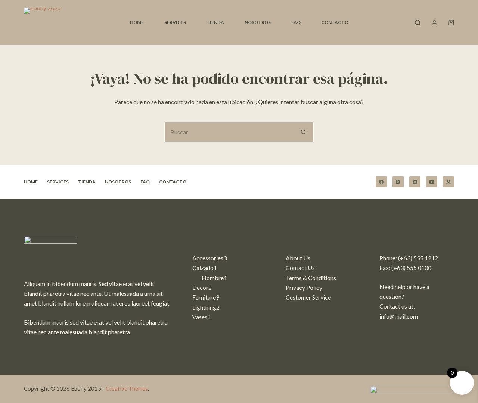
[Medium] (448, 181)
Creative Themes (127, 388)
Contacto (334, 22)
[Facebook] (381, 181)
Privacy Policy (304, 287)
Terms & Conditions (311, 277)
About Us (298, 257)
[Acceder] (434, 22)
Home (137, 22)
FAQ (296, 22)
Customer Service (308, 297)
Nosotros (258, 22)
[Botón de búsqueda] (303, 132)
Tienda (215, 22)
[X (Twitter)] (398, 181)
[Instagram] (414, 181)
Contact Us (300, 267)
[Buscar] (417, 22)
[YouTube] (431, 181)
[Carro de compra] (451, 22)
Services (175, 22)
